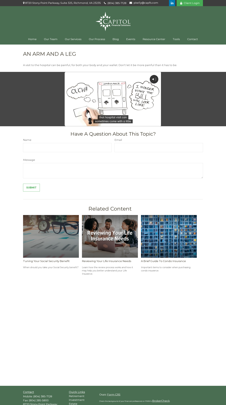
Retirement (76, 396)
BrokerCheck (161, 400)
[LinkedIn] (172, 3)
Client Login (192, 3)
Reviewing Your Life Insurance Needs (106, 261)
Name (27, 139)
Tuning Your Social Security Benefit (46, 261)
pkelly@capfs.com (146, 2)
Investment (77, 399)
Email (118, 139)
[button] (32, 39)
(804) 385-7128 (116, 3)
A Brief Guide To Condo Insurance (163, 261)
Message (29, 159)
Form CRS (113, 394)
